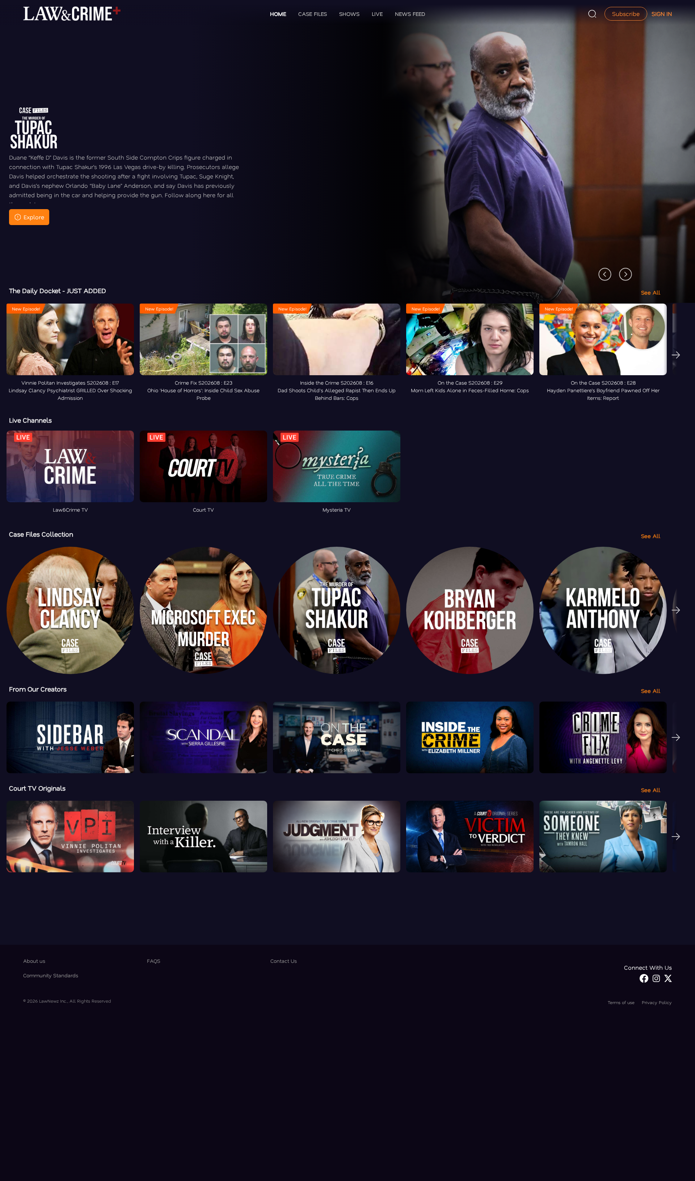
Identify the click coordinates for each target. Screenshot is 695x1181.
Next (622, 270)
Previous (601, 270)
